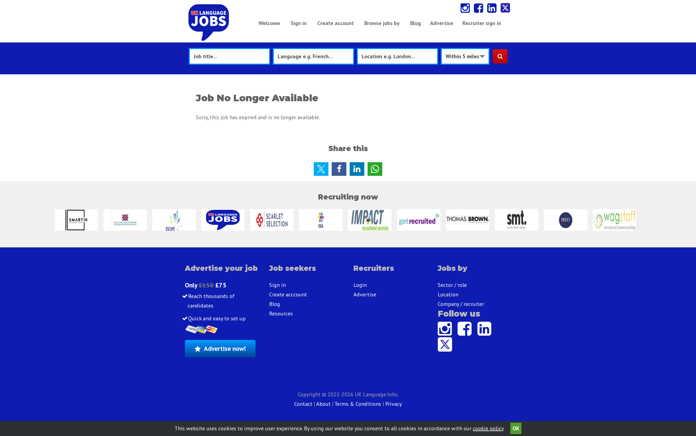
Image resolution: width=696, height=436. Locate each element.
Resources (281, 313)
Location (448, 294)
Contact (304, 403)
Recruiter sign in (481, 23)
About (323, 403)
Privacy (393, 403)
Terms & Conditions (357, 403)
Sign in (299, 23)
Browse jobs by (382, 23)
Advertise (441, 23)
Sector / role (452, 284)
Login (360, 284)
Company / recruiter (461, 304)
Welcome (269, 23)
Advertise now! (225, 348)
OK (515, 428)
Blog (415, 23)
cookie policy (488, 428)
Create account (335, 23)
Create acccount (288, 294)
